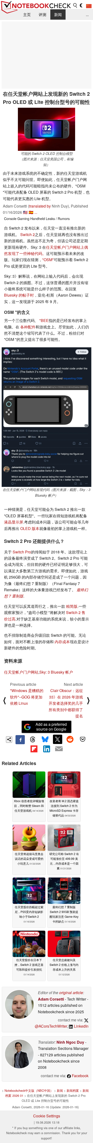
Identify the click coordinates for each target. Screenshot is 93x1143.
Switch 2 (27, 234)
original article (71, 992)
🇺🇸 (25, 212)
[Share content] (9, 739)
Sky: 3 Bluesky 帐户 (56, 672)
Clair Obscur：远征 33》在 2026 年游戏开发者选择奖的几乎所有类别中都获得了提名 (66, 703)
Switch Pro (22, 552)
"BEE (44, 320)
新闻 (58, 14)
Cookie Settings (46, 1116)
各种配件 (28, 327)
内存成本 (62, 641)
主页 (27, 14)
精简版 (72, 606)
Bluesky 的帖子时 (19, 295)
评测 (42, 14)
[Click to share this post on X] (57, 739)
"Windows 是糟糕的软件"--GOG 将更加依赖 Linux (26, 697)
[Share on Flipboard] (33, 748)
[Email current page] (58, 749)
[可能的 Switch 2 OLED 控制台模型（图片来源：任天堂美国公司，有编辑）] (46, 129)
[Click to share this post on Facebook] (20, 739)
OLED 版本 (29, 528)
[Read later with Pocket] (82, 739)
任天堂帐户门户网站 (21, 672)
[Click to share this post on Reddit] (70, 739)
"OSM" (48, 259)
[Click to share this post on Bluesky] (45, 739)
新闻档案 (73, 1090)
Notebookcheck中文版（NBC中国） (29, 1090)
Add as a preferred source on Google (51, 726)
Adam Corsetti (51, 999)
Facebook (79, 1075)
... (87, 14)
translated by (40, 206)
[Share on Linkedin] (46, 748)
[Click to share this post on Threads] (32, 739)
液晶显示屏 (13, 522)
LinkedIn (80, 1026)
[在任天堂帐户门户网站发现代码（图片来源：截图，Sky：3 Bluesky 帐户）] (46, 417)
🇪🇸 (31, 212)
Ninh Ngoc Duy (70, 1042)
